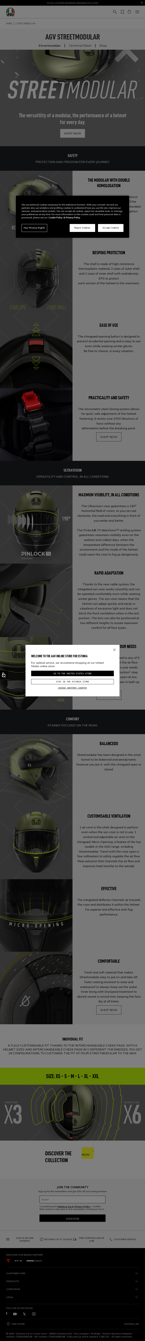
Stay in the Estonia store (72, 681)
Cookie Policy (55, 217)
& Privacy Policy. (71, 217)
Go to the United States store (72, 673)
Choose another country (72, 687)
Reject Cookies (82, 227)
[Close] (114, 649)
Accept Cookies (111, 227)
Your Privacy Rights (34, 227)
